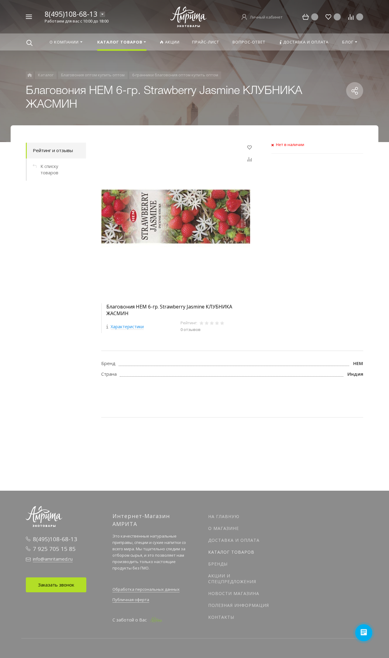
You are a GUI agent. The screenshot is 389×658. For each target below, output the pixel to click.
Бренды (218, 564)
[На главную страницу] (188, 16)
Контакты (221, 617)
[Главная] (29, 75)
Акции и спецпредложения (232, 578)
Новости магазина (233, 593)
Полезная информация (238, 605)
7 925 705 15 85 (54, 549)
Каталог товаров (231, 552)
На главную (223, 516)
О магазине (223, 528)
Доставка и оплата (234, 540)
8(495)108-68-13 (71, 14)
